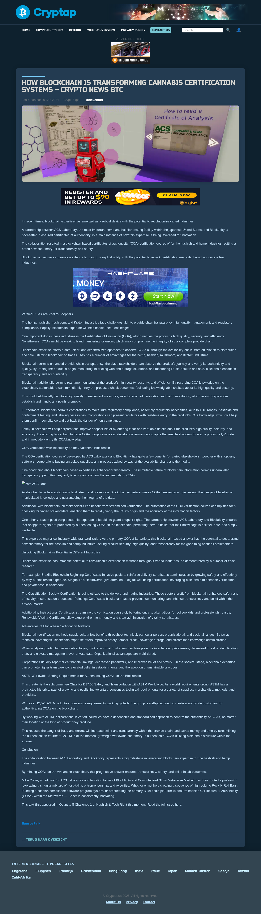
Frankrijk (66, 871)
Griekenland (91, 871)
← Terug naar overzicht (44, 839)
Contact (149, 902)
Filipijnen (43, 871)
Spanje (223, 871)
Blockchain (94, 100)
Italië (155, 871)
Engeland (20, 871)
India (139, 871)
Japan (172, 871)
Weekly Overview (101, 30)
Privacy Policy (133, 30)
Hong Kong (118, 871)
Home (26, 30)
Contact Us (161, 30)
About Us (113, 902)
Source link (31, 823)
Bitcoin (75, 30)
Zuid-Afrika (21, 877)
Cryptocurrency (49, 30)
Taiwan (243, 871)
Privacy (132, 902)
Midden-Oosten (197, 871)
